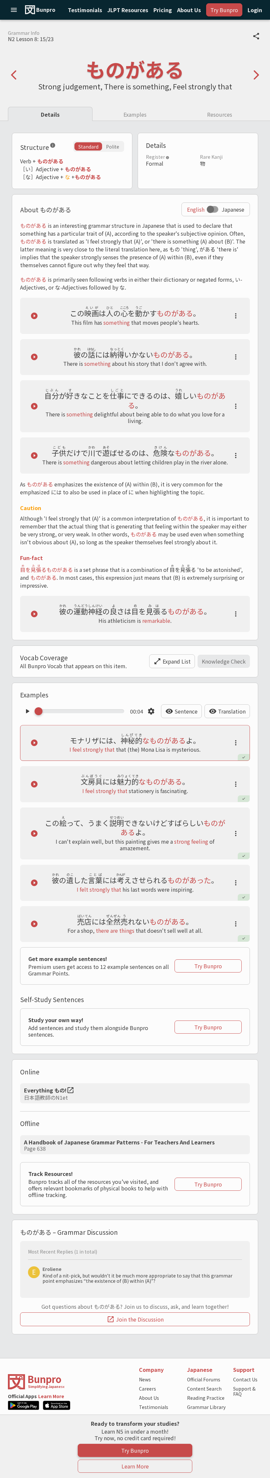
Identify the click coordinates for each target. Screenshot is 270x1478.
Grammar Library (206, 1407)
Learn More (51, 1396)
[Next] (256, 75)
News (145, 1379)
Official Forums (203, 1379)
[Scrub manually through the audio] (81, 711)
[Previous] (14, 75)
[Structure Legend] (53, 146)
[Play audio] (34, 316)
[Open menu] (14, 10)
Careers (147, 1388)
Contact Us (245, 1379)
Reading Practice (206, 1398)
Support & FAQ (244, 1391)
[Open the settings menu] (151, 711)
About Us (149, 1398)
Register (155, 156)
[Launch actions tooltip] (236, 316)
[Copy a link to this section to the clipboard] (61, 147)
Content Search (204, 1388)
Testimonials (153, 1407)
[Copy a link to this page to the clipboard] (256, 36)
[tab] (50, 114)
